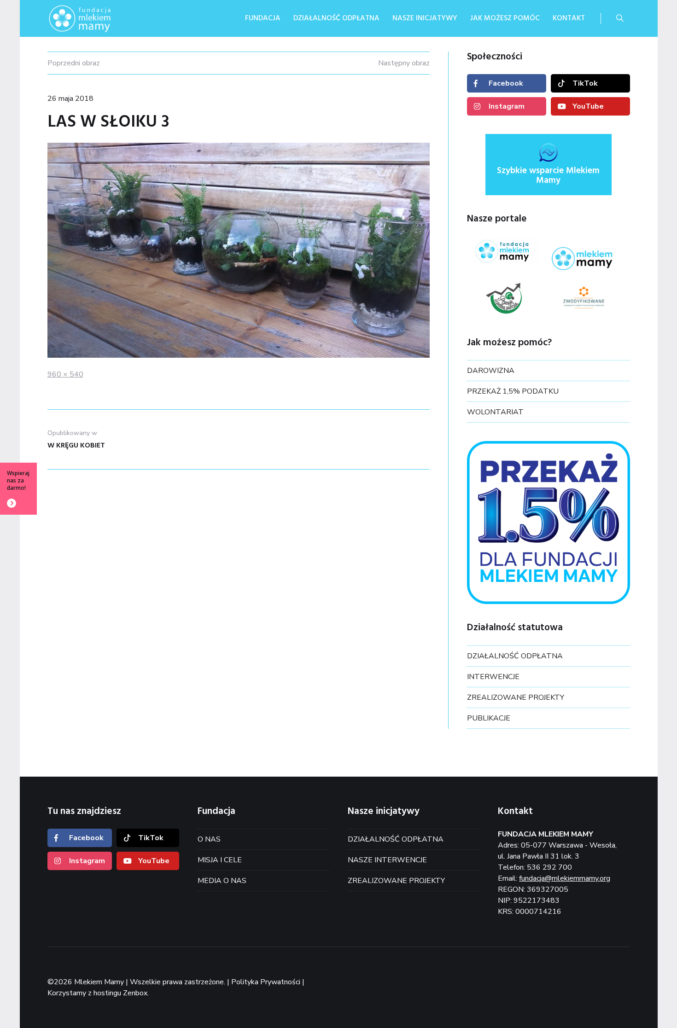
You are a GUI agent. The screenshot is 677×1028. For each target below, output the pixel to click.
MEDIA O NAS (222, 881)
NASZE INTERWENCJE (387, 860)
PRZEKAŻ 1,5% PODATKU (513, 391)
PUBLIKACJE (488, 718)
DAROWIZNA (490, 371)
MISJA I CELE (220, 860)
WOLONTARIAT (495, 412)
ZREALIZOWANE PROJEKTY (515, 697)
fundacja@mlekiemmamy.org (564, 878)
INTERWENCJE (493, 677)
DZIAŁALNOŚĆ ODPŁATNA (515, 656)
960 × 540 (65, 374)
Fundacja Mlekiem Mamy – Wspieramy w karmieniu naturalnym (93, 18)
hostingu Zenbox (120, 993)
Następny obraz (404, 63)
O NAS (209, 839)
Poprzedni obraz (73, 63)
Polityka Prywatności (265, 982)
